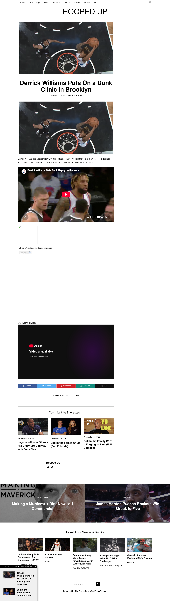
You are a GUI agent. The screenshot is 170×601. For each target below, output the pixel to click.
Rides (67, 2)
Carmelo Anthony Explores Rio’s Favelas (139, 557)
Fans (96, 2)
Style (46, 2)
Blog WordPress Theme (95, 591)
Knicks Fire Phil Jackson (53, 556)
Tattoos (77, 2)
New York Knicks (75, 95)
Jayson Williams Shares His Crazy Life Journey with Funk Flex (33, 445)
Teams (55, 2)
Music (87, 2)
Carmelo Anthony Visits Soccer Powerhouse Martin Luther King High (83, 559)
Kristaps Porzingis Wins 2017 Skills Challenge (110, 558)
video (76, 395)
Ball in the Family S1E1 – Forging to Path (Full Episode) (98, 444)
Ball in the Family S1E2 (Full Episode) (65, 444)
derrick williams (61, 395)
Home (22, 2)
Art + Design (34, 2)
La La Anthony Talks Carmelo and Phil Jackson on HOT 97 (29, 557)
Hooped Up (53, 462)
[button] (98, 584)
